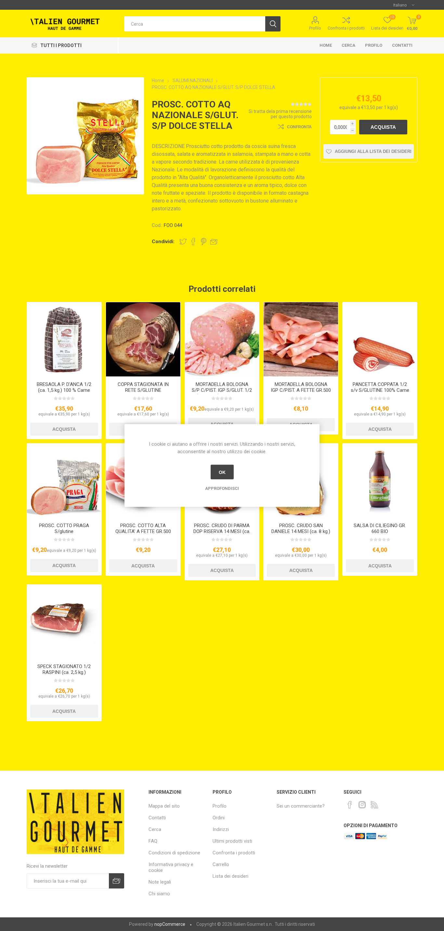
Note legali (160, 882)
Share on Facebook (193, 241)
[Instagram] (362, 805)
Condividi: (163, 241)
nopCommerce (169, 924)
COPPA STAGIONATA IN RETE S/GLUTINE (143, 387)
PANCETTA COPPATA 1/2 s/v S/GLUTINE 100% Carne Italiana (380, 390)
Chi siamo (159, 894)
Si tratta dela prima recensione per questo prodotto (280, 114)
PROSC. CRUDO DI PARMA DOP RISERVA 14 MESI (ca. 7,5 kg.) (221, 531)
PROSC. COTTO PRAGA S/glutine (64, 528)
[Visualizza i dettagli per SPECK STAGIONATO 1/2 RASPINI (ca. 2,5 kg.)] (64, 622)
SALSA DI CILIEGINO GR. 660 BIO (380, 528)
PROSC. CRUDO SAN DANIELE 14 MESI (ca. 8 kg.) (300, 528)
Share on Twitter (183, 241)
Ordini (219, 818)
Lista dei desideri (230, 876)
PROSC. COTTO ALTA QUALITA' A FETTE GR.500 (143, 528)
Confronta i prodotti (346, 28)
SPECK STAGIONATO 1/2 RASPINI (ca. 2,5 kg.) (64, 669)
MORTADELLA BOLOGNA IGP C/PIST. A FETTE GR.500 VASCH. (301, 390)
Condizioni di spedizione (174, 853)
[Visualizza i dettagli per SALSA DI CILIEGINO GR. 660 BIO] (380, 480)
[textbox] (194, 23)
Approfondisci (222, 488)
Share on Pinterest (203, 241)
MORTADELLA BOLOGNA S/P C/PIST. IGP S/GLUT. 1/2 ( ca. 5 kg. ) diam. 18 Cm (222, 390)
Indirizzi (221, 829)
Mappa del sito (164, 806)
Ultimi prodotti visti (232, 841)
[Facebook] (350, 805)
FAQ (153, 841)
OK (222, 472)
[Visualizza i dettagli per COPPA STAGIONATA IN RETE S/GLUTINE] (143, 339)
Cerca (348, 45)
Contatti (402, 45)
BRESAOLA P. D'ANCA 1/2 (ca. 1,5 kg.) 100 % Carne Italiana (64, 390)
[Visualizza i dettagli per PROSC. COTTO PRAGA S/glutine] (64, 480)
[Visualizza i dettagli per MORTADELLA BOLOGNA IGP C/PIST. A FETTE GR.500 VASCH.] (301, 339)
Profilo (315, 28)
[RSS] (374, 805)
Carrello (221, 864)
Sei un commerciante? (301, 806)
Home (326, 45)
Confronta (299, 127)
